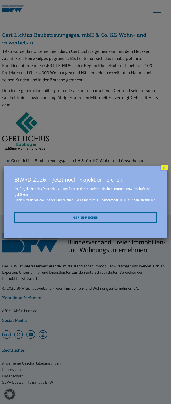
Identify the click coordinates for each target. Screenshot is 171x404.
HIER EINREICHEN (85, 217)
